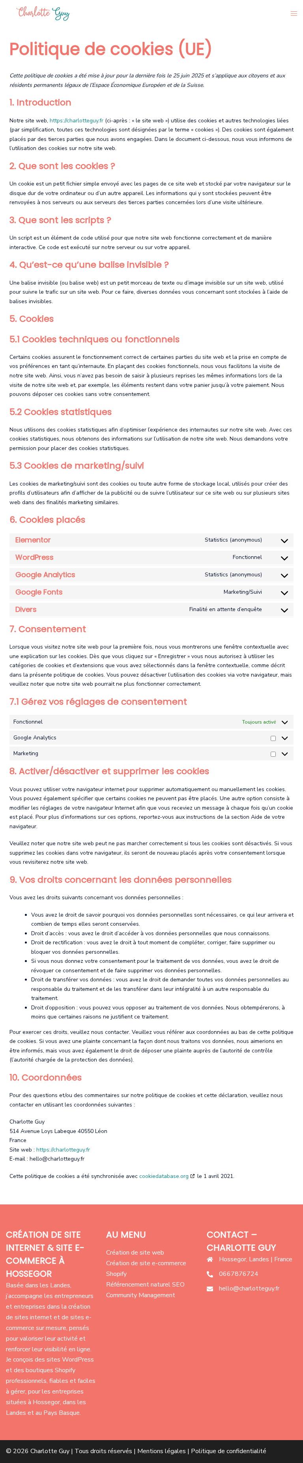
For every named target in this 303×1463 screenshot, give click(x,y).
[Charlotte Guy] (42, 13)
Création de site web (135, 1252)
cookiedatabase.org (164, 1176)
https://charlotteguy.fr (76, 120)
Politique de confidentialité (228, 1451)
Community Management (140, 1295)
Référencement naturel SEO (145, 1284)
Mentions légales (161, 1451)
